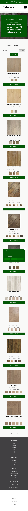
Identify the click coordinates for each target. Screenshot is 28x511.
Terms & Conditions (14, 501)
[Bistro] (13, 392)
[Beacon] (14, 283)
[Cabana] (13, 298)
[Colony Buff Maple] (17, 173)
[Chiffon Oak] (14, 64)
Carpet (14, 443)
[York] (17, 267)
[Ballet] (14, 376)
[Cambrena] (14, 189)
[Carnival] (17, 392)
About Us (14, 460)
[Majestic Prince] (15, 360)
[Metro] (20, 392)
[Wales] (14, 267)
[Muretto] (14, 204)
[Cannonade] (14, 345)
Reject (13, 259)
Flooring (5, 12)
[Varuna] (21, 235)
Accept (7, 259)
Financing (14, 477)
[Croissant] (14, 314)
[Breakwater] (10, 298)
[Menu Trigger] (25, 7)
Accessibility (14, 498)
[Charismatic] (12, 360)
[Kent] (10, 267)
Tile (14, 449)
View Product (14, 84)
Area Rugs (14, 452)
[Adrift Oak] (14, 127)
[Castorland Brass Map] (14, 173)
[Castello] (14, 235)
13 (17, 433)
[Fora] (10, 204)
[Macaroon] (12, 329)
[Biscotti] (10, 392)
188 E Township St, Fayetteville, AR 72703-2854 (14, 2)
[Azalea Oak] (14, 96)
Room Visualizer (14, 475)
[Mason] (17, 235)
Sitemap (14, 508)
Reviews (14, 462)
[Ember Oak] (15, 111)
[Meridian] (19, 360)
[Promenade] (20, 298)
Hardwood (14, 445)
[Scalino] (17, 204)
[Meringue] (15, 329)
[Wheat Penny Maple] (14, 158)
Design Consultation (14, 473)
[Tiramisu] (19, 329)
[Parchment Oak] (15, 79)
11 (14, 433)
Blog (14, 464)
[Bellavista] (14, 220)
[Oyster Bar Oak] (17, 142)
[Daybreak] (17, 298)
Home (2, 12)
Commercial (14, 471)
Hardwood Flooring (11, 12)
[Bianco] (10, 235)
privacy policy (13, 254)
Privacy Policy (14, 504)
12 (15, 433)
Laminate (14, 447)
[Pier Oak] (14, 142)
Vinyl (14, 451)
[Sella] (21, 204)
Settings (20, 259)
